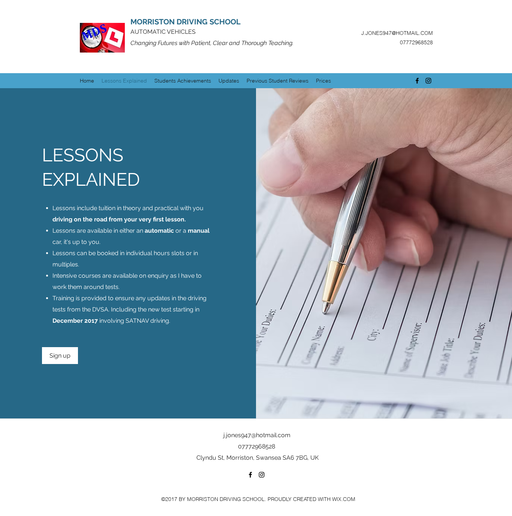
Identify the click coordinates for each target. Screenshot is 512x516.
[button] (60, 355)
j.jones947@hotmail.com (256, 435)
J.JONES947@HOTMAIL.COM (397, 33)
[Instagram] (428, 80)
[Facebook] (417, 80)
